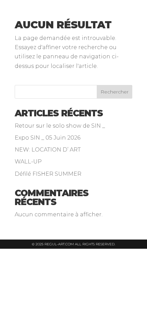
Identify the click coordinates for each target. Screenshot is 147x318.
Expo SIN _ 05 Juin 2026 (47, 137)
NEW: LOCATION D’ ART (48, 149)
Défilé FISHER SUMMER (48, 174)
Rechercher (115, 92)
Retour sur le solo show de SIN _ (60, 125)
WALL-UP (28, 161)
